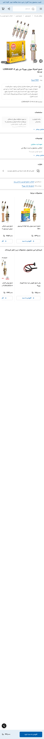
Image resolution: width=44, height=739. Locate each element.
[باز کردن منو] (40, 9)
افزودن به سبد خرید (30, 734)
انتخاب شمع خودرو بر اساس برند (24, 182)
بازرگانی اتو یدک (38, 16)
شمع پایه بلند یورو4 (28, 186)
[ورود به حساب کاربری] (9, 8)
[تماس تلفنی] (4, 726)
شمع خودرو (19, 16)
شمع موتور (28, 16)
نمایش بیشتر (40, 129)
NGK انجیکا (35, 80)
